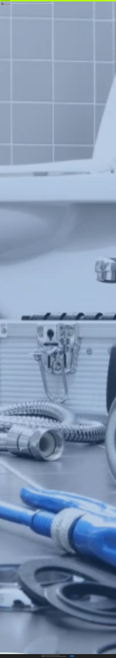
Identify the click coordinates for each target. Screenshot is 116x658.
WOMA (26, 3)
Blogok (35, 3)
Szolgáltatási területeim (48, 3)
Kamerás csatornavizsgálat (18, 3)
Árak (29, 3)
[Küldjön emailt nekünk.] (113, 0)
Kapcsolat (40, 3)
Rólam (32, 3)
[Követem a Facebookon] (112, 0)
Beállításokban (43, 656)
